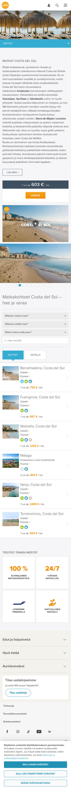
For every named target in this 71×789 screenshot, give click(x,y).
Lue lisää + (12, 172)
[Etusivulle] (5, 5)
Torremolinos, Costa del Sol (42, 514)
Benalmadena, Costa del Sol (42, 368)
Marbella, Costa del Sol (38, 426)
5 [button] (37, 285)
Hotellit (35, 355)
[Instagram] (17, 731)
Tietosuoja (8, 706)
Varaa (35, 195)
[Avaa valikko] (65, 5)
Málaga (26, 455)
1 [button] (19, 285)
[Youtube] (39, 731)
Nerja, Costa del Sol (36, 485)
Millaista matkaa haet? (16, 315)
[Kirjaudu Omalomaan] (49, 5)
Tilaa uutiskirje (18, 692)
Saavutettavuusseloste (15, 714)
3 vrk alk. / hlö (31, 475)
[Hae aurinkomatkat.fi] (57, 5)
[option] (35, 263)
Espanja (24, 376)
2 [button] (24, 285)
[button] (35, 223)
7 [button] (45, 285)
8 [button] (49, 285)
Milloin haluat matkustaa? (18, 332)
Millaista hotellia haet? (16, 324)
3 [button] (28, 285)
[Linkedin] (49, 731)
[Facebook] (7, 731)
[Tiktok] (28, 731)
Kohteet (13, 355)
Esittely (8, 43)
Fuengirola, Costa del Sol (40, 397)
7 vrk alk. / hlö (35, 185)
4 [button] (32, 285)
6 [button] (41, 285)
